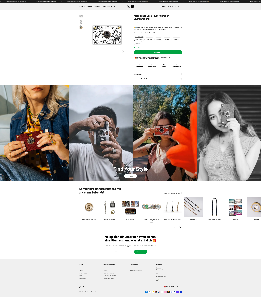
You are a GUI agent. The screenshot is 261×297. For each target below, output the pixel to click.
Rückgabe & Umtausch (109, 273)
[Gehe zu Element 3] (81, 27)
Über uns (89, 6)
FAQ (115, 6)
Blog (157, 273)
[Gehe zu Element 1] (81, 16)
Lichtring (256, 219)
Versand (105, 270)
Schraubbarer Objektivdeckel (88, 219)
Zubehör (81, 275)
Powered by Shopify (95, 291)
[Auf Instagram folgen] (80, 287)
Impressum (106, 280)
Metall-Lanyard (193, 219)
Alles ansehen (82, 278)
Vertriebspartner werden (136, 268)
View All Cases (130, 176)
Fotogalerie (97, 6)
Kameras (81, 270)
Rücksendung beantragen (110, 275)
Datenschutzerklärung (109, 278)
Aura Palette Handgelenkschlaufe (172, 219)
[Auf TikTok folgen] (83, 287)
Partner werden (106, 6)
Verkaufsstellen (160, 269)
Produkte (81, 6)
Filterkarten (235, 219)
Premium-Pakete (83, 273)
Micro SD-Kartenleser (109, 219)
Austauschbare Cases (84, 268)
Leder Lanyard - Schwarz (214, 219)
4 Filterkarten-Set (130, 219)
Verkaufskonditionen (109, 268)
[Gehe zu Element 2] (81, 22)
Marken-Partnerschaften (136, 270)
